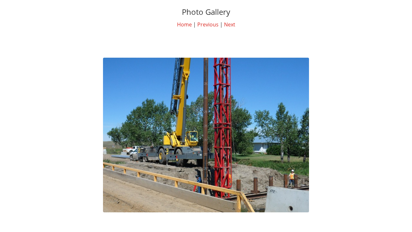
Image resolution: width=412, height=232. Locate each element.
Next (229, 24)
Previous (208, 24)
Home (184, 24)
